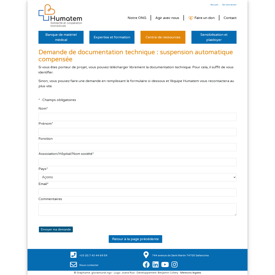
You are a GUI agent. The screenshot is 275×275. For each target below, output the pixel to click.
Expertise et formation (112, 37)
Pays (42, 169)
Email (42, 184)
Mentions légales (190, 272)
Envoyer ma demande (56, 229)
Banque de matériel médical (61, 37)
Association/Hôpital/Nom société (65, 154)
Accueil (214, 4)
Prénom (45, 123)
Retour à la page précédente (135, 239)
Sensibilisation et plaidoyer (214, 37)
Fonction (45, 139)
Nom (42, 108)
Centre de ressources (163, 37)
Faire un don (204, 18)
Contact (230, 18)
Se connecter (229, 4)
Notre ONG (137, 18)
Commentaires (50, 199)
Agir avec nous (167, 18)
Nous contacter (89, 265)
